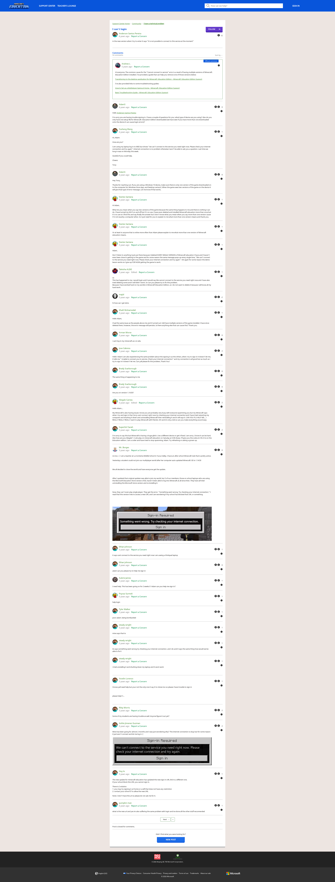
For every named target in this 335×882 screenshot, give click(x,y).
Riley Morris (124, 707)
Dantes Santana (126, 197)
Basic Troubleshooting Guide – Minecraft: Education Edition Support (141, 92)
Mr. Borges (124, 447)
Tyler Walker (124, 609)
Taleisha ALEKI (125, 269)
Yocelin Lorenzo (126, 678)
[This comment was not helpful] (218, 106)
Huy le (122, 771)
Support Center (47, 5)
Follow (211, 29)
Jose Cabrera (124, 348)
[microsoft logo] (233, 873)
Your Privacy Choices (133, 873)
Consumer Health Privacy (152, 873)
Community (136, 23)
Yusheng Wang (125, 129)
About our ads (205, 873)
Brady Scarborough (127, 368)
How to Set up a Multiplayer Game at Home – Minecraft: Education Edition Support (147, 88)
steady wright (125, 624)
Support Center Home (121, 23)
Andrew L (126, 63)
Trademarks (194, 873)
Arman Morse (125, 332)
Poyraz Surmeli (126, 593)
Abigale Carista (125, 399)
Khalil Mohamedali (127, 310)
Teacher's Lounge (66, 5)
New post (171, 839)
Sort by (218, 55)
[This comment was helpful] (215, 106)
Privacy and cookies (170, 873)
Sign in (296, 5)
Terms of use (183, 873)
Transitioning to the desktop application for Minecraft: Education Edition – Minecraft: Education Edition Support (158, 79)
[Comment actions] (219, 65)
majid (121, 294)
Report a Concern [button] (139, 36)
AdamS (122, 104)
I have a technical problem (154, 23)
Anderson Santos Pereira (130, 33)
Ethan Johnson (125, 546)
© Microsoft (167, 876)
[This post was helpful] (218, 35)
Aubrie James (125, 578)
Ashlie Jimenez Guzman (129, 723)
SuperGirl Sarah (126, 427)
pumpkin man (125, 803)
